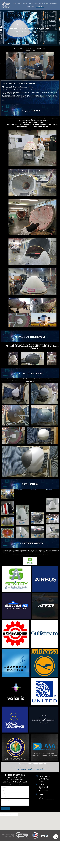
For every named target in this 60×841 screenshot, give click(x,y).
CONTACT (46, 3)
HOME (14, 3)
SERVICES (25, 3)
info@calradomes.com (46, 799)
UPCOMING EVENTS (38, 3)
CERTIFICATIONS (53, 3)
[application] (30, 65)
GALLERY (31, 3)
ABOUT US (19, 3)
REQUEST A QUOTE (31, 6)
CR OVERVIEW (40, 6)
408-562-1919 (43, 790)
